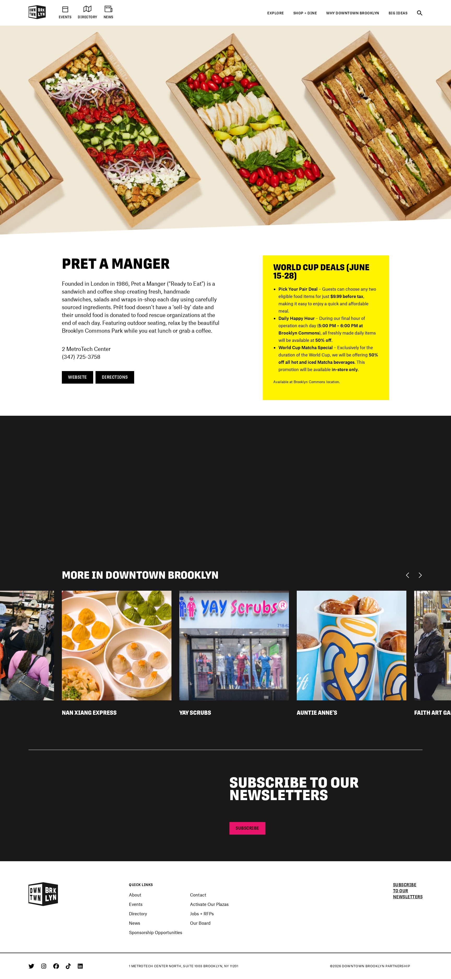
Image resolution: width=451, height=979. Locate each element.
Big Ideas (398, 13)
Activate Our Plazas (209, 904)
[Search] (420, 13)
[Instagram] (44, 966)
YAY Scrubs (195, 712)
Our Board (200, 923)
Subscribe (247, 828)
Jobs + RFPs (202, 913)
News (134, 923)
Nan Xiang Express (89, 712)
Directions (115, 377)
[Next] (420, 575)
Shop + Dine (305, 13)
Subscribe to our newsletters (408, 890)
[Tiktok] (69, 966)
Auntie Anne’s (317, 712)
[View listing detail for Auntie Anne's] (351, 644)
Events (136, 904)
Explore (275, 13)
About (135, 895)
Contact (198, 895)
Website (77, 377)
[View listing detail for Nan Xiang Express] (116, 644)
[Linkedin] (80, 966)
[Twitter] (32, 966)
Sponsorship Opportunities (155, 932)
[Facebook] (57, 966)
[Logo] (37, 18)
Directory (138, 913)
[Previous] (408, 575)
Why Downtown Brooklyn (352, 13)
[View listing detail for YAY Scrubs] (234, 644)
